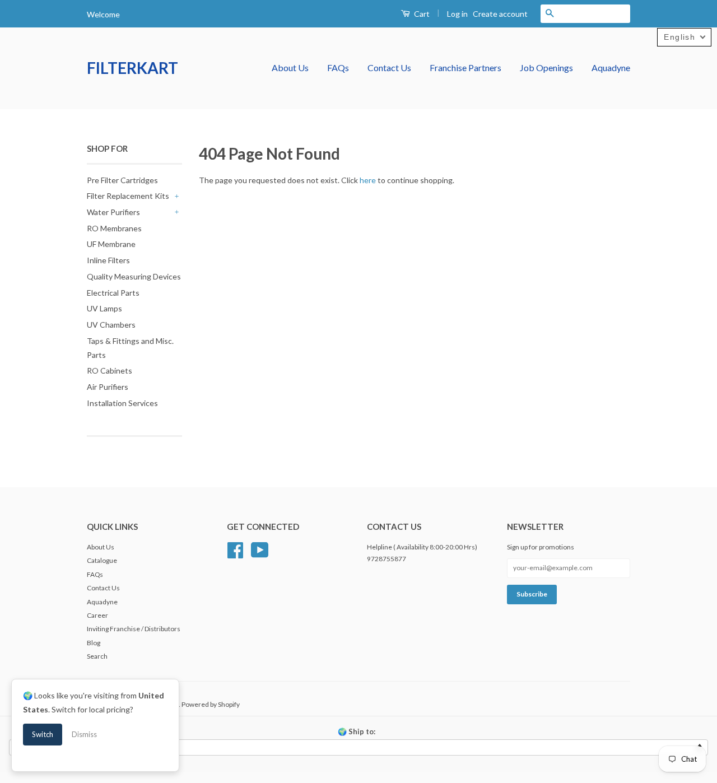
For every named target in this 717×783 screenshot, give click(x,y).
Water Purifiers (113, 212)
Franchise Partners (465, 67)
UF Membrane (111, 244)
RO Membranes (114, 228)
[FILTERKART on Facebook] (235, 548)
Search (97, 656)
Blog (93, 642)
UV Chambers (111, 324)
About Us (290, 67)
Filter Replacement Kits (128, 196)
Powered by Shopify (210, 704)
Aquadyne (611, 67)
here (368, 180)
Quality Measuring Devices (134, 276)
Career (97, 615)
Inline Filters (108, 260)
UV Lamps (104, 308)
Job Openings (546, 67)
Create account (500, 13)
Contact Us (389, 67)
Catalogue (102, 560)
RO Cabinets (109, 370)
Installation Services (122, 403)
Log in (457, 13)
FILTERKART (132, 67)
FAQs (338, 67)
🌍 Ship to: (356, 731)
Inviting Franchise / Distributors (133, 628)
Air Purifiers (107, 387)
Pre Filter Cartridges (122, 180)
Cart (421, 13)
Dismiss (84, 734)
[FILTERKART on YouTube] (260, 548)
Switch (42, 734)
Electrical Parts (113, 292)
